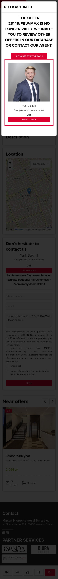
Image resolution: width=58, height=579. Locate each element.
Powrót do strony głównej (29, 56)
